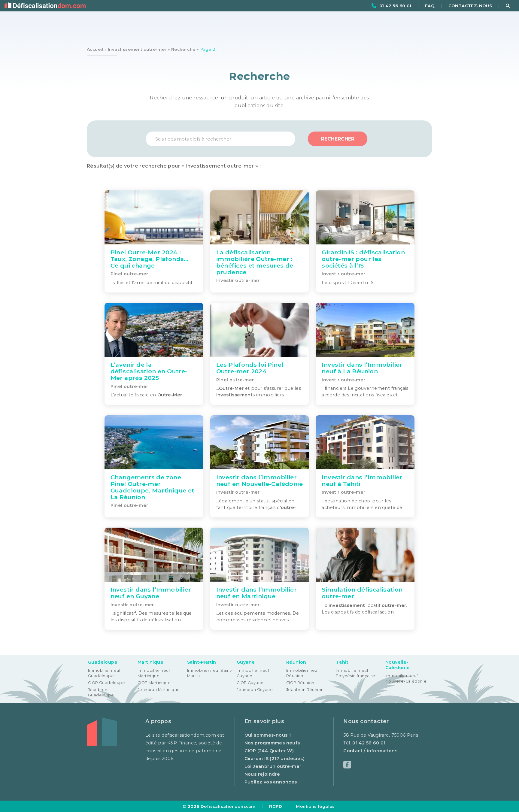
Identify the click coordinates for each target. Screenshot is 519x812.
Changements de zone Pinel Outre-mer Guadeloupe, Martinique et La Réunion (152, 487)
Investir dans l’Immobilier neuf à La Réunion (362, 367)
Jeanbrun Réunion (304, 689)
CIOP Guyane (250, 682)
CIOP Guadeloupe (106, 682)
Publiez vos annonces (270, 782)
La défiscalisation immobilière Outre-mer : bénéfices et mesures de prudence (254, 262)
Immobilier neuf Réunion (302, 673)
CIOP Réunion (300, 682)
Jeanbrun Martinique (159, 689)
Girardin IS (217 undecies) (274, 758)
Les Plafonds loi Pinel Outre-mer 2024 (250, 367)
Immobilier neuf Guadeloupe (104, 673)
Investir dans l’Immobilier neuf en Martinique (256, 592)
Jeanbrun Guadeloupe (101, 692)
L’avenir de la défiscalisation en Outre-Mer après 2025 (149, 371)
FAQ (430, 5)
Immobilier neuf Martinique (154, 673)
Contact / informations (370, 750)
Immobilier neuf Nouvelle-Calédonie (405, 678)
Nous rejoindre (262, 774)
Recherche (183, 49)
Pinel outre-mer (129, 274)
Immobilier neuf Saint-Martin (210, 673)
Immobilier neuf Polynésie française (355, 673)
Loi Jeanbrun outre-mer (273, 766)
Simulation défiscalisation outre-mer (362, 592)
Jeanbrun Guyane (255, 689)
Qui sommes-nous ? (268, 735)
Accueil (95, 49)
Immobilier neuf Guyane (253, 673)
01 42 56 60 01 (395, 5)
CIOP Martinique (154, 682)
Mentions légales (315, 806)
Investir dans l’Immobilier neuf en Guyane (151, 592)
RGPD (275, 806)
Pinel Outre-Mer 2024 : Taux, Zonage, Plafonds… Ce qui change (150, 259)
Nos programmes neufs (272, 743)
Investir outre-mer (238, 280)
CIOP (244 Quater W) (269, 750)
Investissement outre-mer (137, 49)
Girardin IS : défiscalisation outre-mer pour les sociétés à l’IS (363, 259)
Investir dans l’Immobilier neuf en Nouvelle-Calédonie (259, 480)
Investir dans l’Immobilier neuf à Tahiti (362, 480)
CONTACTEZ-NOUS (470, 5)
